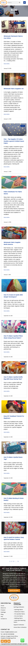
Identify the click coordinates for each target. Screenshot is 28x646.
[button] (24, 2)
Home (12, 12)
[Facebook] (2, 641)
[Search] (19, 2)
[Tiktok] (5, 641)
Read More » (7, 63)
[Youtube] (8, 641)
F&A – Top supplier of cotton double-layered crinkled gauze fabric (14, 141)
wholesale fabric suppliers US (14, 88)
